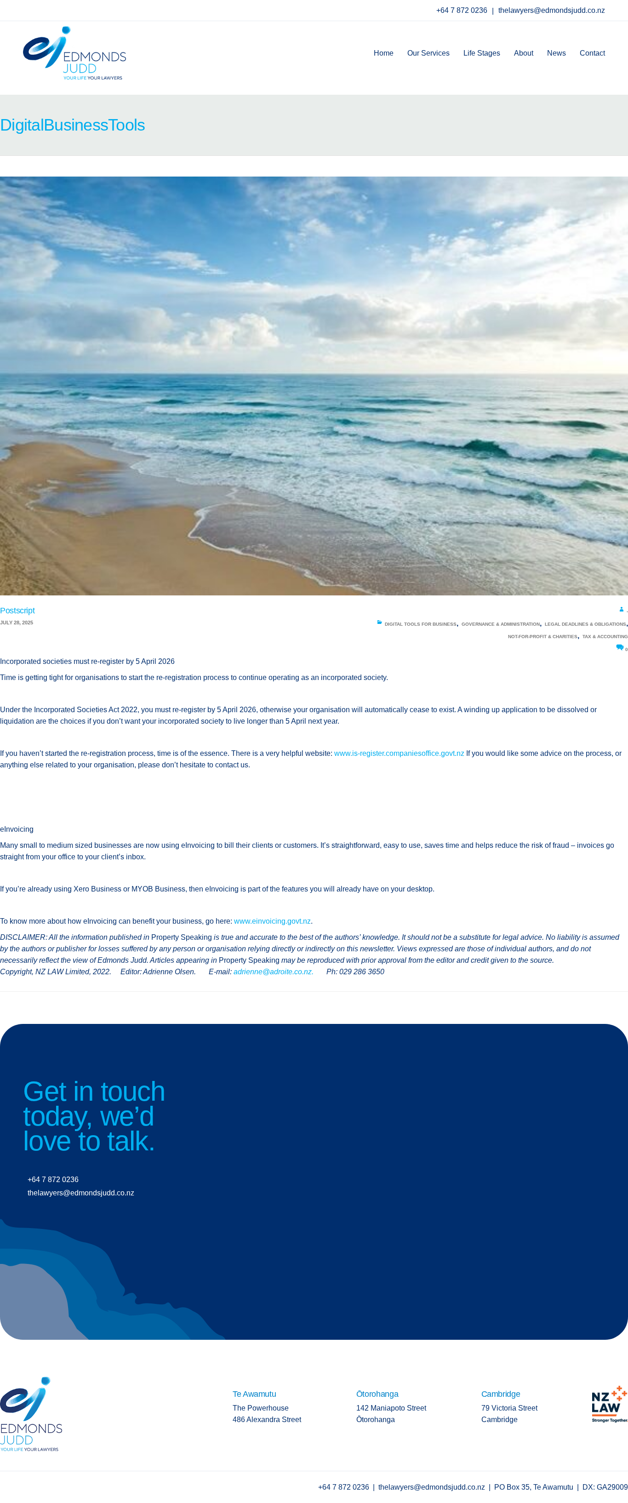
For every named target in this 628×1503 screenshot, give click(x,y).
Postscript (17, 610)
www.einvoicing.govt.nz (272, 921)
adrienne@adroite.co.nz (273, 972)
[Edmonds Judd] (74, 50)
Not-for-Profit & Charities (542, 636)
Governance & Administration (501, 624)
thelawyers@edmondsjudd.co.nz (551, 10)
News (556, 53)
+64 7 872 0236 (462, 10)
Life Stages (481, 53)
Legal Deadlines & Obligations (585, 624)
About (523, 53)
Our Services (428, 53)
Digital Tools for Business (421, 624)
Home (384, 53)
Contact (592, 53)
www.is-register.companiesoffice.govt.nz (399, 753)
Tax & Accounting (605, 636)
